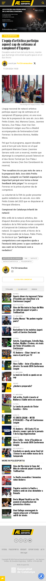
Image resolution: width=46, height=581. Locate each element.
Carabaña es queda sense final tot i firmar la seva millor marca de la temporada (28, 453)
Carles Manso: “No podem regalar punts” (27, 320)
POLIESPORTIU (14, 549)
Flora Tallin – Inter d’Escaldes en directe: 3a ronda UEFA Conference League (28, 366)
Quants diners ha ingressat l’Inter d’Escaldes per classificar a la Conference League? (28, 299)
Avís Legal (24, 552)
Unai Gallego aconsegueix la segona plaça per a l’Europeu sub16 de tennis (25, 513)
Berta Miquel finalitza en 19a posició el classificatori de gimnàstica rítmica (26, 502)
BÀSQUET (23, 549)
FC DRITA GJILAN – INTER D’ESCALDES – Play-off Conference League (28, 420)
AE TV (42, 549)
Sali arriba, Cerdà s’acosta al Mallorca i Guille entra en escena (27, 398)
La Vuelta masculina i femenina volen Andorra (27, 478)
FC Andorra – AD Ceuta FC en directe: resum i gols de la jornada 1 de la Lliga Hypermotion (28, 431)
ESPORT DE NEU (33, 549)
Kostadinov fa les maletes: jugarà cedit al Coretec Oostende (27, 331)
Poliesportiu (26, 261)
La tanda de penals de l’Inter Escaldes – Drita (25, 407)
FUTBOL (4, 549)
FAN (26, 258)
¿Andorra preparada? (22, 385)
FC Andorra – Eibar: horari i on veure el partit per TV (26, 354)
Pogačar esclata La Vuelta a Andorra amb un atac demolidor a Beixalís (28, 491)
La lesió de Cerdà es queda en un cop (27, 376)
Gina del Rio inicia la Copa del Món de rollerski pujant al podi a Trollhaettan (28, 310)
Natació (34, 258)
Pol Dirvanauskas (24, 63)
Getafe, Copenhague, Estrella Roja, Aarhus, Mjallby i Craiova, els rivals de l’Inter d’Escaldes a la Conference (28, 344)
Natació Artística (10, 261)
